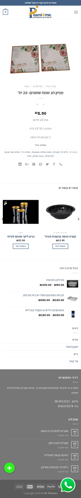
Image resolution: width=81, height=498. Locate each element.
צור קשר (73, 361)
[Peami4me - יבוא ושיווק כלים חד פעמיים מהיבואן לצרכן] (40, 12)
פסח (27, 86)
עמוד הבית (51, 86)
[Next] (3, 227)
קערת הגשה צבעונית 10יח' (60, 236)
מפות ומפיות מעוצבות (42, 152)
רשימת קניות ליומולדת (56, 455)
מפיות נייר (25, 152)
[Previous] (78, 227)
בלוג (75, 354)
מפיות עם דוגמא (12, 152)
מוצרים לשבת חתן (58, 443)
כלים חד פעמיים (60, 152)
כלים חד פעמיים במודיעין (54, 467)
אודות (75, 340)
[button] (9, 468)
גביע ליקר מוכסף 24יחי (20, 236)
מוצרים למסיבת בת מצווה (54, 431)
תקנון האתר (72, 347)
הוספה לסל (60, 246)
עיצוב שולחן (38, 156)
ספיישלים (37, 86)
